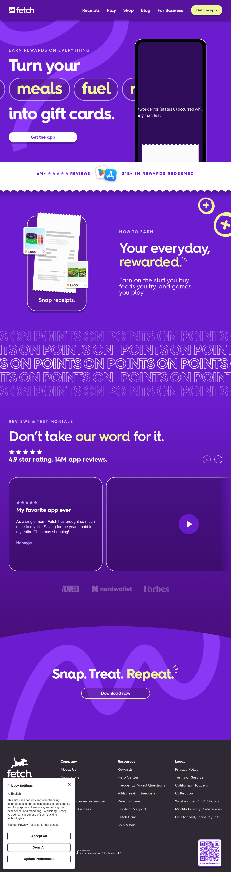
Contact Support (132, 809)
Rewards (125, 769)
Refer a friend (129, 801)
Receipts (91, 10)
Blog (145, 10)
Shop (128, 10)
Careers (67, 785)
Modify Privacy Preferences (198, 809)
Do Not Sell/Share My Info (197, 817)
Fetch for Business (75, 809)
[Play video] (189, 524)
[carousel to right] (218, 459)
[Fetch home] (21, 10)
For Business (170, 10)
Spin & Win (126, 825)
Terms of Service (189, 777)
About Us (68, 769)
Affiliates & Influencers (137, 793)
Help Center (128, 777)
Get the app (206, 10)
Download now (115, 693)
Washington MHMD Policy (197, 801)
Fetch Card (127, 817)
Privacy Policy (187, 769)
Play (111, 10)
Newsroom (69, 777)
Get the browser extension (82, 801)
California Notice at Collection (192, 789)
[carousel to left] (207, 459)
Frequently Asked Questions (141, 785)
